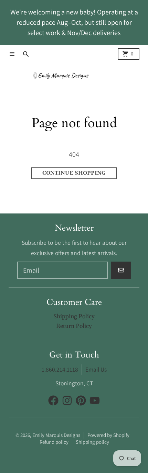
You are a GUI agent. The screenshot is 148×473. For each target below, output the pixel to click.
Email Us (96, 369)
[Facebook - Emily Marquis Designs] (53, 400)
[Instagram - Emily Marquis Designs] (67, 400)
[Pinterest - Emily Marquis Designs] (81, 400)
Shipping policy (92, 442)
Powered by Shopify (108, 435)
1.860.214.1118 (60, 369)
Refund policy (54, 442)
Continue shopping (74, 173)
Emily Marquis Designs (56, 435)
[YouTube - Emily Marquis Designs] (94, 400)
